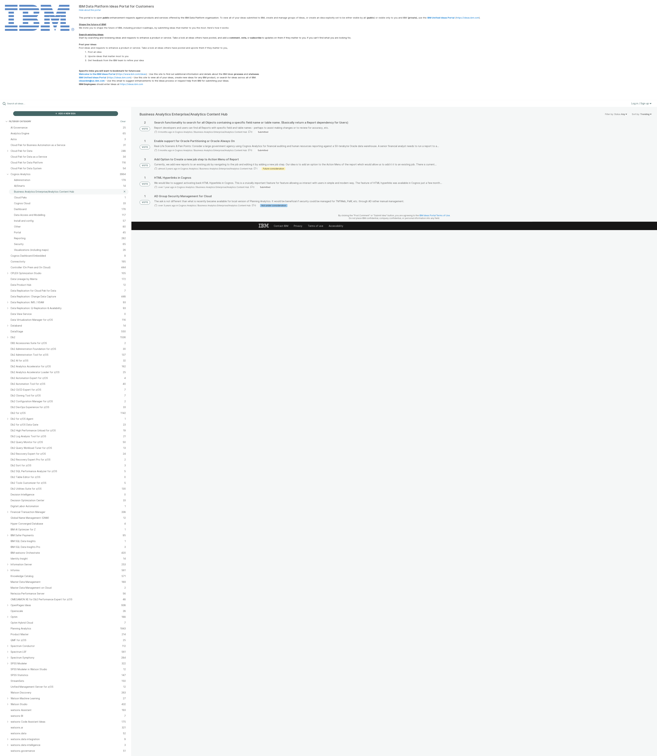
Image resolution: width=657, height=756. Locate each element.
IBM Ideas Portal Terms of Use (434, 215)
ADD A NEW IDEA (67, 113)
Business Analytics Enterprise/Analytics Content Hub (220, 132)
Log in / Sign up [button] (640, 103)
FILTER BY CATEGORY (20, 121)
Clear (123, 121)
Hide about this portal (90, 10)
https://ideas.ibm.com (467, 17)
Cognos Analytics (183, 132)
